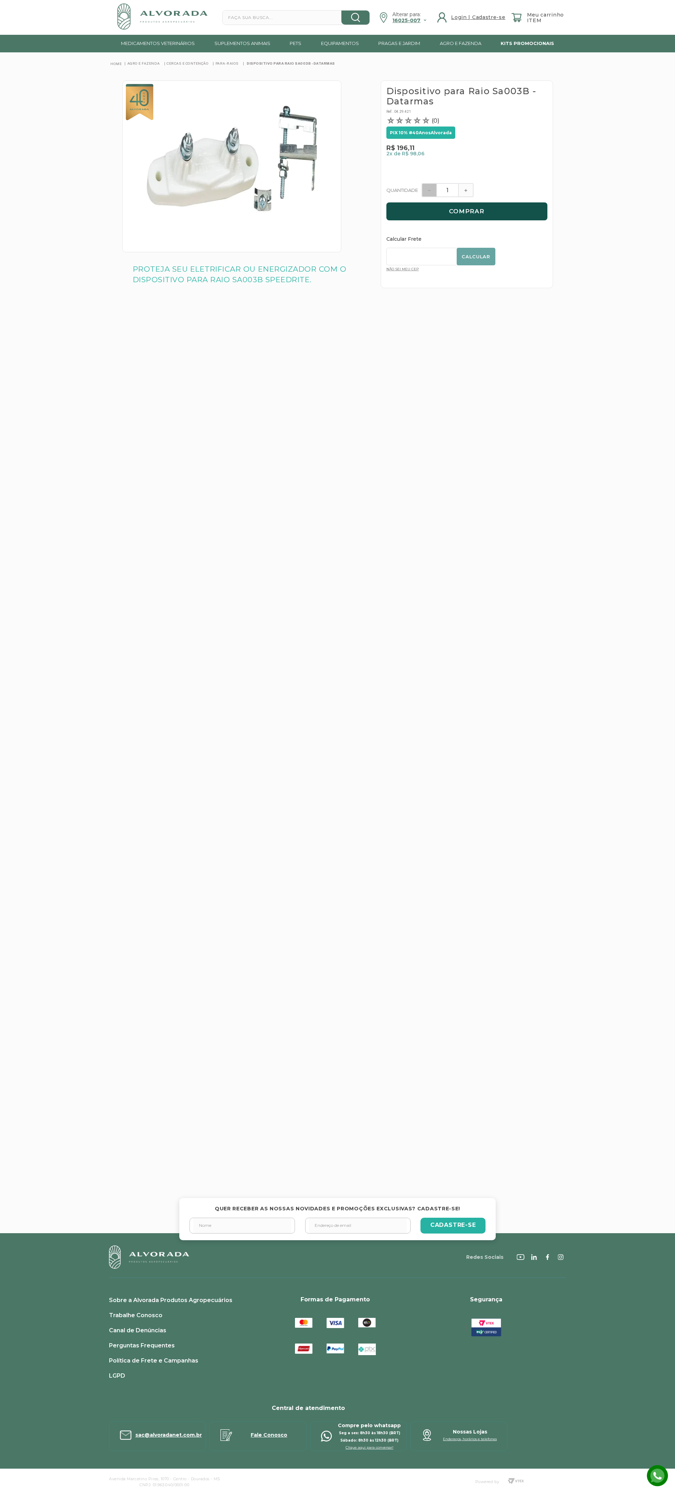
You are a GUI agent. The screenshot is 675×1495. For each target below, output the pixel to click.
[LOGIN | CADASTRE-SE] (472, 18)
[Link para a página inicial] (116, 63)
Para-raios (227, 63)
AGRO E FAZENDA (143, 63)
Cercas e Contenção (187, 63)
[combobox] (296, 17)
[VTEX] (516, 1481)
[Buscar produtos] (355, 18)
